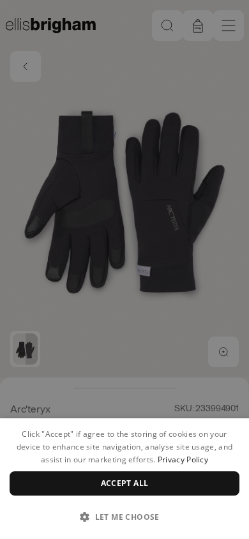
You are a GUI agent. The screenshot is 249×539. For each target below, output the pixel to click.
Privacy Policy (183, 459)
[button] (124, 516)
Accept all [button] (125, 483)
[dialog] (124, 478)
